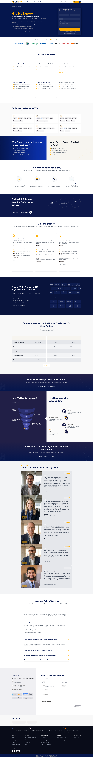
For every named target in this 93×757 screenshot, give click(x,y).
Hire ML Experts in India (42, 386)
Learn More (61, 72)
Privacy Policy (73, 33)
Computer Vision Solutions (65, 63)
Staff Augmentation (28, 740)
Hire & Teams (40, 1)
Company (47, 1)
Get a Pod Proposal (46, 268)
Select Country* (64, 685)
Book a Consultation (69, 268)
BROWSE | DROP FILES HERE (46, 701)
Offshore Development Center (62, 737)
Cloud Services (27, 742)
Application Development (29, 739)
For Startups (76, 737)
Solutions (34, 1)
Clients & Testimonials (16, 744)
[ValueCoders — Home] (17, 2)
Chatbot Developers (32, 722)
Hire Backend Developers (46, 739)
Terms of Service (47, 756)
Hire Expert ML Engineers (43, 456)
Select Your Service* (45, 689)
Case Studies (14, 740)
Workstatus (32, 24)
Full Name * (43, 681)
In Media (13, 739)
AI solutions (45, 614)
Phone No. (43, 685)
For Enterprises (77, 739)
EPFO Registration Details (53, 756)
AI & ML (26, 744)
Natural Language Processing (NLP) (44, 63)
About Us (13, 737)
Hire (15, 6)
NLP (36, 293)
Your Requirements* (45, 694)
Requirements (62, 21)
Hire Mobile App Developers (46, 744)
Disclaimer (42, 756)
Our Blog (13, 742)
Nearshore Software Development (63, 740)
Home (13, 6)
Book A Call (52, 386)
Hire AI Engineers (44, 737)
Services (29, 1)
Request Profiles (23, 268)
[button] (66, 2)
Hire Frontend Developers (46, 740)
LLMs (39, 293)
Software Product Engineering (30, 737)
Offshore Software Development (63, 739)
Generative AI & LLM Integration (66, 82)
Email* (63, 681)
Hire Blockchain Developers (46, 742)
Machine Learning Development (19, 722)
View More (46, 365)
